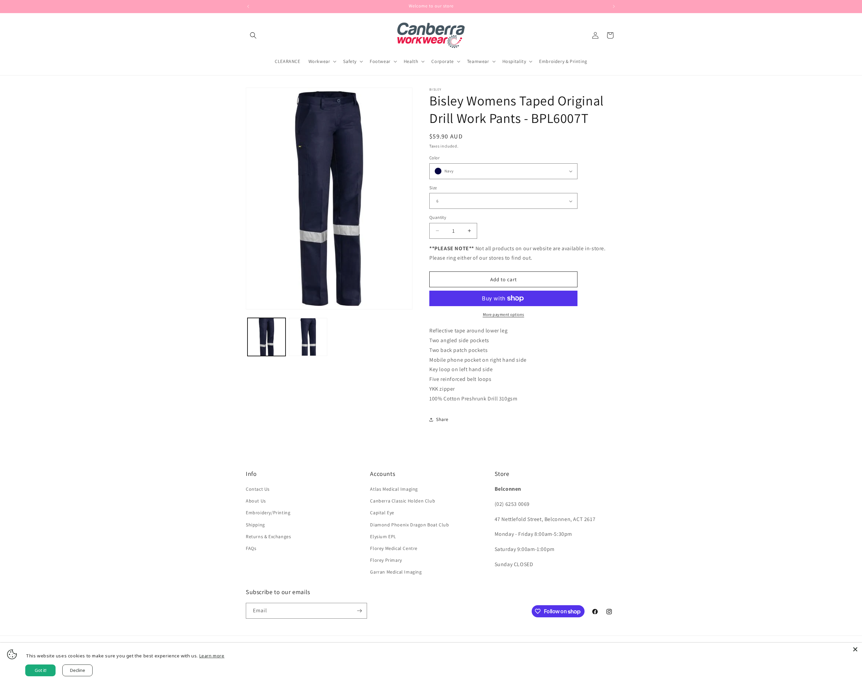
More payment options (503, 314)
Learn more (212, 656)
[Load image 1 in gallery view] (266, 337)
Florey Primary (386, 560)
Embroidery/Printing (268, 513)
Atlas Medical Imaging (394, 489)
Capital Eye (382, 513)
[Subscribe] (359, 611)
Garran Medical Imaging (396, 572)
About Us (256, 501)
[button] (253, 35)
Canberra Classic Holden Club (402, 501)
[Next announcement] (613, 6)
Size (433, 188)
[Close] (855, 649)
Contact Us (258, 489)
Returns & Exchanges (268, 536)
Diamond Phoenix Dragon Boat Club (409, 525)
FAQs (251, 548)
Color (434, 158)
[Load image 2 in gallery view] (308, 337)
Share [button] (442, 419)
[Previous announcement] (248, 6)
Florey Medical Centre (394, 548)
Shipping (255, 525)
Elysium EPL (383, 536)
